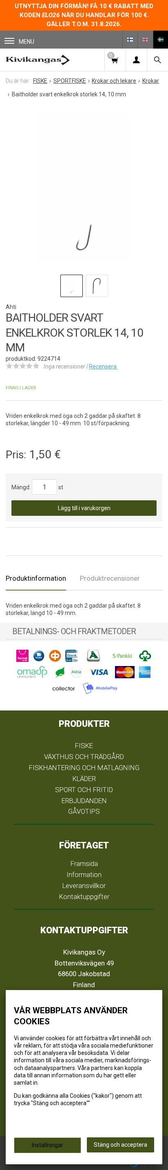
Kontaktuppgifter (84, 896)
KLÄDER (84, 779)
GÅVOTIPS (84, 811)
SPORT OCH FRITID (84, 790)
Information (84, 874)
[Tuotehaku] (157, 60)
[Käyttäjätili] (136, 60)
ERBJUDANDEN (84, 801)
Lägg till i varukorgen (84, 508)
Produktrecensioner (110, 578)
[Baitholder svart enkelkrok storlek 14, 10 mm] (84, 188)
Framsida (84, 863)
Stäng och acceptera (120, 1144)
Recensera (103, 366)
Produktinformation (36, 578)
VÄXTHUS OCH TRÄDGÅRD (84, 757)
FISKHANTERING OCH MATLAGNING (84, 768)
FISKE (84, 746)
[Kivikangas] (37, 60)
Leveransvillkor (84, 885)
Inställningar (47, 1145)
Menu (26, 41)
